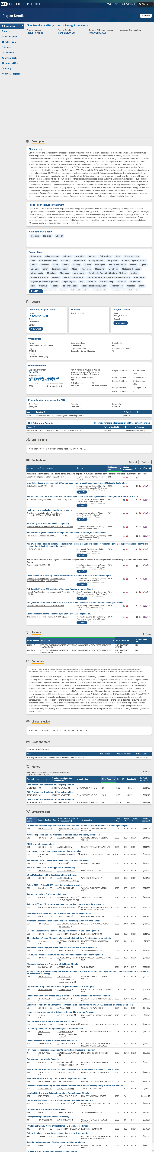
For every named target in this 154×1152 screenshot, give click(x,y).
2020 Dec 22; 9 (34, 549)
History (8, 68)
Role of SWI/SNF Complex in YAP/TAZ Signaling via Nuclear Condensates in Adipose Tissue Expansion (73, 1069)
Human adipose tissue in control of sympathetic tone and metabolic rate (60, 1100)
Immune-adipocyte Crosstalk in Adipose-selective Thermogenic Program (60, 1012)
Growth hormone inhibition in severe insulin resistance (52, 1041)
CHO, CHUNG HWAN (67, 1015)
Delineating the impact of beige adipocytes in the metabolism (55, 1028)
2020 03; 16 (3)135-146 (47, 536)
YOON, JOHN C (66, 847)
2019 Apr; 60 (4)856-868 (45, 606)
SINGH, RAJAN (66, 999)
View (82, 492)
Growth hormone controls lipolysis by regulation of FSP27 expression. (59, 614)
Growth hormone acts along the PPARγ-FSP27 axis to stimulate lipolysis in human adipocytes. (69, 575)
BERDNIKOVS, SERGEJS (69, 924)
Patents (7, 47)
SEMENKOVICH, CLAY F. (69, 881)
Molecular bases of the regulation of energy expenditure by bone (57, 1078)
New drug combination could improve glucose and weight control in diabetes (55, 758)
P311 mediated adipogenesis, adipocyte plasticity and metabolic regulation (61, 1050)
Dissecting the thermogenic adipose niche (46, 1109)
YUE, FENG (64, 863)
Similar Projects (12, 74)
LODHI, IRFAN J (66, 878)
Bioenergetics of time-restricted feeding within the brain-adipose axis (59, 913)
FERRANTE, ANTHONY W (69, 1024)
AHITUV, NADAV (66, 1120)
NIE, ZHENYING (66, 927)
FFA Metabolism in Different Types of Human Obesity (51, 867)
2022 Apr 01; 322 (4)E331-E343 (46, 514)
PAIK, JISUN (65, 1008)
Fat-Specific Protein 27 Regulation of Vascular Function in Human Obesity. (60, 589)
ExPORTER (128, 3)
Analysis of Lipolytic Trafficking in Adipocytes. (48, 894)
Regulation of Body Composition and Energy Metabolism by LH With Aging (60, 986)
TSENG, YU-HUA (66, 950)
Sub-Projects (11, 37)
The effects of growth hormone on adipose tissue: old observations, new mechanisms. (66, 533)
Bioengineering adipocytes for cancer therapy (48, 1117)
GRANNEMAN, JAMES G (69, 897)
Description (9, 26)
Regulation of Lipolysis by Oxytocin (43, 1059)
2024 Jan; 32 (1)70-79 (45, 477)
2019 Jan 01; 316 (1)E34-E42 (46, 580)
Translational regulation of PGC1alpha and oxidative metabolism (56, 1142)
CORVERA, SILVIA (67, 1103)
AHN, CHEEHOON (67, 1089)
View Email (36, 329)
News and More (12, 63)
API (117, 3)
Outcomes (9, 52)
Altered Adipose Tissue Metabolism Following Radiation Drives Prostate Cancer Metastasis (69, 938)
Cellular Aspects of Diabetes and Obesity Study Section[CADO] (44, 379)
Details (7, 31)
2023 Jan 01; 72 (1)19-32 (40, 486)
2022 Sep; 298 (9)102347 (50, 500)
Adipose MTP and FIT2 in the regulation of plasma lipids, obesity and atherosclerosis (65, 904)
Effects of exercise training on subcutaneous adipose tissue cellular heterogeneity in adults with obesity (75, 1086)
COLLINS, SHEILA (67, 838)
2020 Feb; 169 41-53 (38, 565)
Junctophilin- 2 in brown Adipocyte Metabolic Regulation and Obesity (58, 1093)
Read (36, 291)
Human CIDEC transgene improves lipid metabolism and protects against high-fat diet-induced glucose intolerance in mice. (83, 496)
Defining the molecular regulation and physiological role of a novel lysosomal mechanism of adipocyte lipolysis (77, 825)
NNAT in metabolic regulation (40, 844)
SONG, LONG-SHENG (68, 1096)
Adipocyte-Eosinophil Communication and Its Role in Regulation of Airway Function (64, 921)
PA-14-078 (33, 372)
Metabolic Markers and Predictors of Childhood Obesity (52, 964)
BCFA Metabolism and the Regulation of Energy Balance (52, 875)
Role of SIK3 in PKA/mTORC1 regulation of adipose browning (54, 885)
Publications (10, 42)
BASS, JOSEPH (66, 916)
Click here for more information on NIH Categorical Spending (122, 423)
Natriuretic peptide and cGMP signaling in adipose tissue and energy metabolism (63, 835)
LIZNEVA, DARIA (66, 990)
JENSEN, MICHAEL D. (68, 871)
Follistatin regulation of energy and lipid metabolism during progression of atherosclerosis (68, 996)
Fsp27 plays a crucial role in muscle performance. (49, 510)
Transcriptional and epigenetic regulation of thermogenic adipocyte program (62, 947)
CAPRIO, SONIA (66, 967)
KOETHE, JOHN (66, 977)
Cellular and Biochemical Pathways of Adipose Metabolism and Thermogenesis (63, 931)
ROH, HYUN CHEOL (67, 1072)
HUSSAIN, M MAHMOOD (69, 907)
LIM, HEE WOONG (67, 1032)
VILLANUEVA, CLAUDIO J (69, 854)
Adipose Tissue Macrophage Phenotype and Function (51, 1021)
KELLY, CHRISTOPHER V (69, 900)
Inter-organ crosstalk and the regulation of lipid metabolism (54, 851)
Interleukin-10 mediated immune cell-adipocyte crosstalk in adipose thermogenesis (65, 955)
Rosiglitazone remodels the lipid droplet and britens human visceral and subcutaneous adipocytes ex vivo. (75, 602)
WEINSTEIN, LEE (66, 1136)
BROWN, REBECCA (67, 1044)
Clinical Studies (12, 58)
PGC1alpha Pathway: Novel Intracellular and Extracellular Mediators (57, 1126)
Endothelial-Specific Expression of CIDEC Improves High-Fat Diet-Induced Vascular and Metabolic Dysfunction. (77, 483)
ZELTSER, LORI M (67, 1082)
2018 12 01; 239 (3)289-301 (49, 617)
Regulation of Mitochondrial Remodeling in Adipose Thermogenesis (58, 860)
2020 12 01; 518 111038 (50, 527)
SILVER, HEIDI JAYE (67, 982)
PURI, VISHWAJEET (37, 316)
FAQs (108, 3)
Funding (144, 1096)
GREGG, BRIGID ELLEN (68, 1065)
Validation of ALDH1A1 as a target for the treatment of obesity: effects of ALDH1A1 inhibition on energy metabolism (80, 1005)
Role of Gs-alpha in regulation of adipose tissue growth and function (58, 1133)
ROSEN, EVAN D (66, 1062)
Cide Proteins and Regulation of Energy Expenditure (50, 785)
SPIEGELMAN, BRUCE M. (69, 934)
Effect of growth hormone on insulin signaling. (48, 523)
